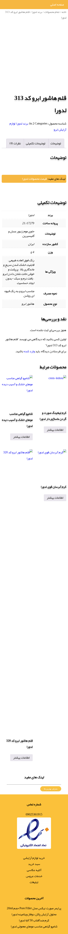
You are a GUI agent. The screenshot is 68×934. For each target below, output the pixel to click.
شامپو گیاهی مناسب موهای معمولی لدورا (34, 926)
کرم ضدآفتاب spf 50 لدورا (34, 920)
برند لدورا (37, 12)
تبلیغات (34, 882)
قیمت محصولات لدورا (34, 179)
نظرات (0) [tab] (15, 143)
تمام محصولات (51, 12)
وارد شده (29, 351)
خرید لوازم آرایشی (34, 858)
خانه (64, 12)
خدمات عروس (34, 876)
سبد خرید (34, 864)
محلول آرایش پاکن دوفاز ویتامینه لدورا (34, 914)
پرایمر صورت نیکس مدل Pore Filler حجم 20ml (34, 908)
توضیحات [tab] (55, 143)
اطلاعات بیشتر (55, 430)
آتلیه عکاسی (34, 870)
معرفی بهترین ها (50, 789)
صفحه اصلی (57, 5)
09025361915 (34, 814)
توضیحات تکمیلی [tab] (35, 143)
